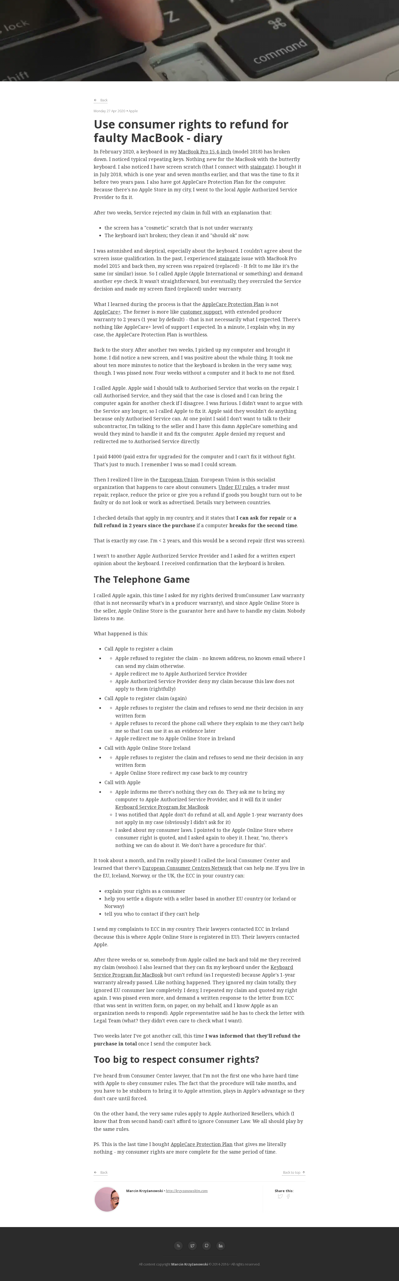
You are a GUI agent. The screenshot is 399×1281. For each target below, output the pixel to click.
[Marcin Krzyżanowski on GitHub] (206, 1245)
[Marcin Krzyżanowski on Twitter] (192, 1245)
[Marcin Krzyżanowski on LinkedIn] (220, 1245)
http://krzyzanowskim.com (187, 1191)
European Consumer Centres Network (187, 868)
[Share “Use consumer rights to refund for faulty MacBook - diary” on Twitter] (282, 1196)
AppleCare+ (107, 311)
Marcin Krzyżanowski (144, 1191)
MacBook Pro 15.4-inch (204, 151)
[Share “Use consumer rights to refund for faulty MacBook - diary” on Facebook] (288, 1196)
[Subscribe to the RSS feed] (178, 1245)
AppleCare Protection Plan (233, 304)
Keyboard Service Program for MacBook (161, 807)
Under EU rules (236, 487)
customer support (201, 311)
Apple (133, 111)
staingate (261, 166)
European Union (179, 479)
